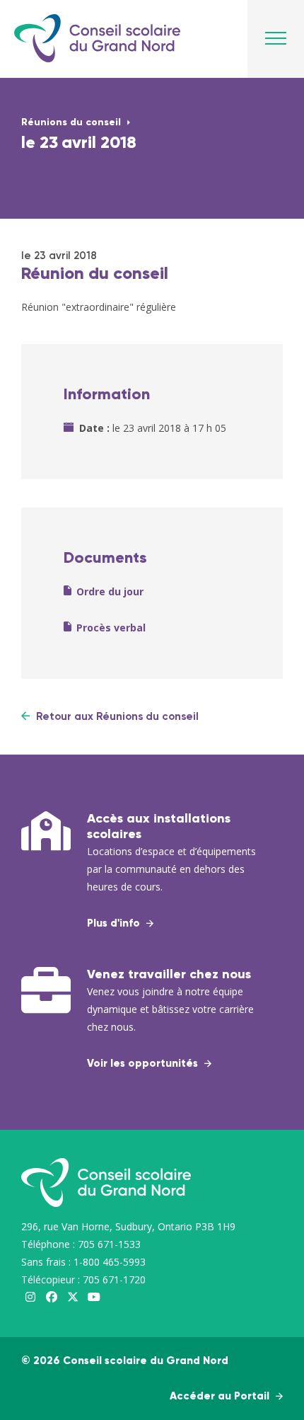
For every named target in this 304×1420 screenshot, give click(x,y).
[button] (275, 42)
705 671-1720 (114, 1279)
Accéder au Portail (221, 1396)
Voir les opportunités (144, 1063)
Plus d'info (115, 923)
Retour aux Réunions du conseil (116, 716)
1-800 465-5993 (110, 1262)
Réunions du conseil (72, 122)
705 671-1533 (109, 1244)
